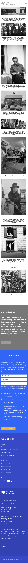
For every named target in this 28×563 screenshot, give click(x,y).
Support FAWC (6, 472)
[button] (6, 342)
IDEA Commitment (7, 455)
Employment (5, 464)
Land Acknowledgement (9, 450)
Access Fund (5, 452)
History (3, 447)
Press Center (5, 469)
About (3, 444)
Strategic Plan (6, 466)
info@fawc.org (11, 536)
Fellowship (5, 461)
